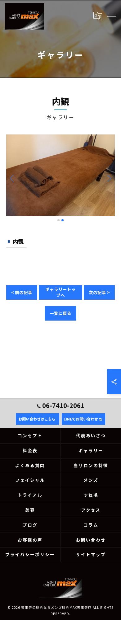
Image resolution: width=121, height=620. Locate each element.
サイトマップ (91, 554)
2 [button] (62, 220)
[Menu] (111, 16)
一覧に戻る (60, 313)
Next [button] (108, 178)
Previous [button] (12, 178)
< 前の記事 (21, 292)
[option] (60, 175)
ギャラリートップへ (60, 292)
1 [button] (58, 220)
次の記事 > (99, 292)
